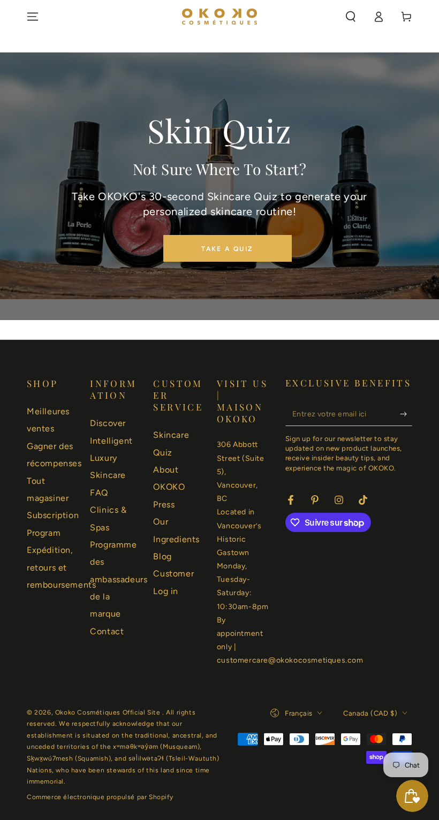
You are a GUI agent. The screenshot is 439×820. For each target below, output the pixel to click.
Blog (162, 556)
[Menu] (33, 16)
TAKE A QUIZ (227, 249)
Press (164, 504)
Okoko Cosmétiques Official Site (108, 712)
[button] (351, 16)
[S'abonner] (406, 414)
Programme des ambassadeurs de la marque (118, 579)
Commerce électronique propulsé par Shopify (100, 797)
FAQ (99, 493)
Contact (107, 631)
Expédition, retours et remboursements (61, 567)
